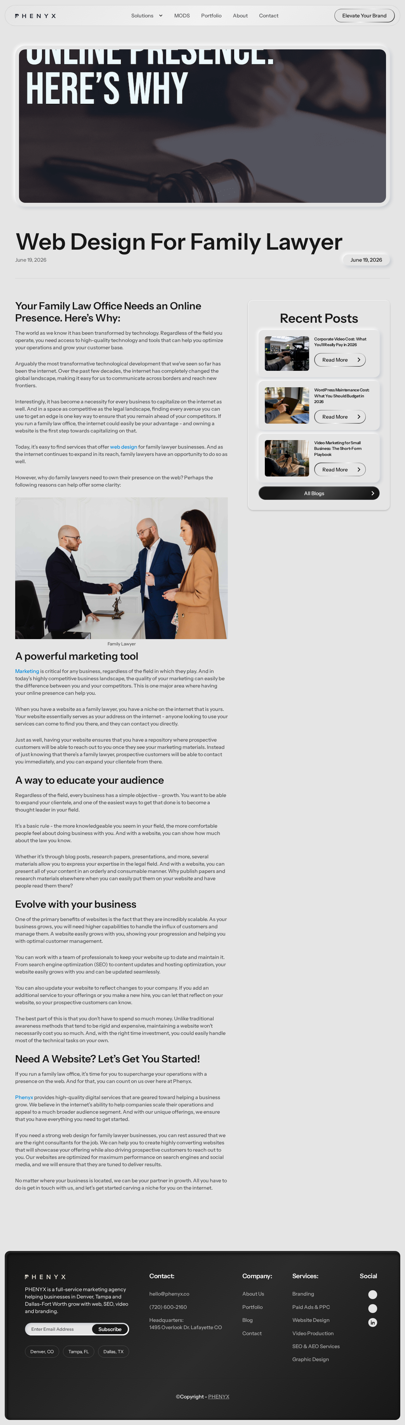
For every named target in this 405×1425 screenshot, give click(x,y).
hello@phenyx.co (169, 1294)
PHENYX (218, 1396)
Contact (252, 1333)
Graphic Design (310, 1359)
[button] (147, 15)
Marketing (27, 671)
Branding (303, 1294)
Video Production (313, 1333)
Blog (247, 1320)
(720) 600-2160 (168, 1307)
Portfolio (252, 1307)
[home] (35, 15)
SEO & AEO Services (316, 1346)
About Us (253, 1294)
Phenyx (24, 1097)
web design (123, 447)
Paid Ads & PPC (311, 1307)
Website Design (311, 1320)
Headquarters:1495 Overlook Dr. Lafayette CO (185, 1323)
